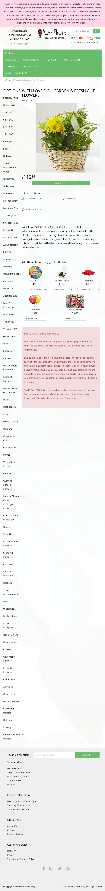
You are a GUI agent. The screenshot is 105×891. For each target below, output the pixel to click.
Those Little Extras (9, 464)
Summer (7, 252)
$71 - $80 (8, 134)
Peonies (7, 358)
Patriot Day (9, 230)
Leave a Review (11, 701)
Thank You (8, 321)
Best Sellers (9, 406)
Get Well (8, 281)
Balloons (7, 429)
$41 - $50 (8, 112)
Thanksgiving (10, 215)
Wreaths (8, 534)
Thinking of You (11, 329)
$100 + (6, 149)
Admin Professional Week (9, 167)
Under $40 (9, 105)
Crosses (7, 564)
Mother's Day (10, 200)
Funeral (10, 66)
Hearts (7, 527)
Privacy (7, 727)
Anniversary (9, 259)
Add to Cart (60, 183)
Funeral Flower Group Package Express (11, 502)
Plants (6, 454)
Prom (6, 343)
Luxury (6, 399)
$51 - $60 (8, 119)
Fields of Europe (7, 379)
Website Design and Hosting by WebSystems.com (82, 886)
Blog (8, 73)
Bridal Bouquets (8, 625)
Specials (10, 52)
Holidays (10, 59)
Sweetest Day (10, 222)
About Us (8, 686)
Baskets (7, 583)
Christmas (8, 179)
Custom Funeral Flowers (7, 484)
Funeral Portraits (8, 573)
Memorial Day (10, 208)
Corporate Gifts (9, 438)
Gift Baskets (9, 447)
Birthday (7, 266)
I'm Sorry (8, 288)
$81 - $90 (8, 141)
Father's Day (10, 237)
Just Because (10, 295)
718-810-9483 (21, 44)
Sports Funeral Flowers (11, 543)
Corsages (8, 649)
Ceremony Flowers (9, 658)
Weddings (28, 66)
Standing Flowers (8, 555)
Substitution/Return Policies (11, 736)
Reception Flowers (8, 670)
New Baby (8, 314)
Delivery (7, 720)
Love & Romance (8, 305)
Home (7, 80)
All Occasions (31, 59)
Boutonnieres (10, 616)
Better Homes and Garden (10, 390)
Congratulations (11, 273)
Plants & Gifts (72, 59)
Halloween (8, 186)
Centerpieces (10, 642)
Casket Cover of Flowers (10, 517)
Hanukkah (8, 193)
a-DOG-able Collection (10, 367)
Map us (11, 784)
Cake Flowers (10, 634)
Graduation (9, 336)
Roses (6, 414)
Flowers (51, 59)
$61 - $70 (8, 127)
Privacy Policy (30, 886)
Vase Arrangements (11, 592)
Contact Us (9, 694)
